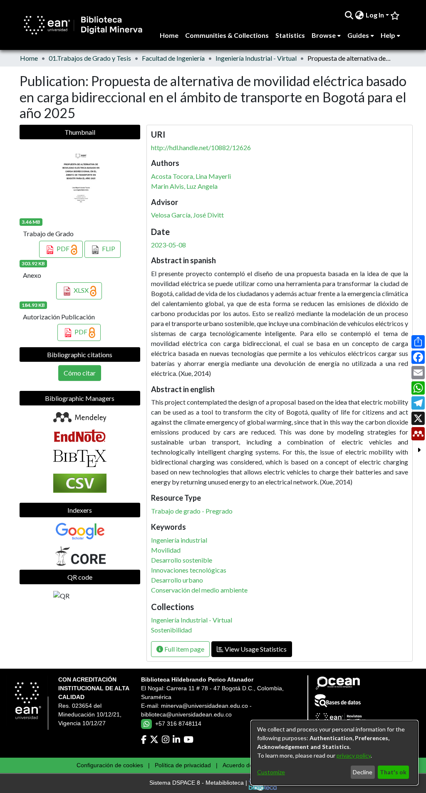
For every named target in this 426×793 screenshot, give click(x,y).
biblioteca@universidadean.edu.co (186, 714)
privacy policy (354, 755)
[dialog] (334, 753)
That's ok (393, 772)
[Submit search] (349, 15)
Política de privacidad (183, 765)
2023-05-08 (168, 245)
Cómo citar (80, 373)
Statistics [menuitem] (290, 35)
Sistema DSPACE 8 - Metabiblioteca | (199, 783)
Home (29, 58)
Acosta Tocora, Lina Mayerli (191, 176)
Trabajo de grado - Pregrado (192, 511)
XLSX (81, 290)
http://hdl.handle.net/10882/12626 (201, 147)
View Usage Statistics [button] (255, 649)
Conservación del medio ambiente (199, 590)
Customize (271, 772)
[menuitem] (359, 15)
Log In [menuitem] (375, 15)
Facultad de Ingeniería (173, 58)
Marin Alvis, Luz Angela (184, 186)
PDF (63, 248)
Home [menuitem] (169, 35)
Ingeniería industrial (179, 540)
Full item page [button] (183, 649)
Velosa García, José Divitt (187, 215)
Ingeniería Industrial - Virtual (256, 58)
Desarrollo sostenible (181, 560)
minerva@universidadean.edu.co (204, 705)
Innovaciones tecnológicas (188, 570)
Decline (362, 772)
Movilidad (166, 550)
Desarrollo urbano (177, 580)
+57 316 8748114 (178, 723)
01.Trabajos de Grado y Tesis (90, 58)
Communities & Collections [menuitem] (227, 35)
